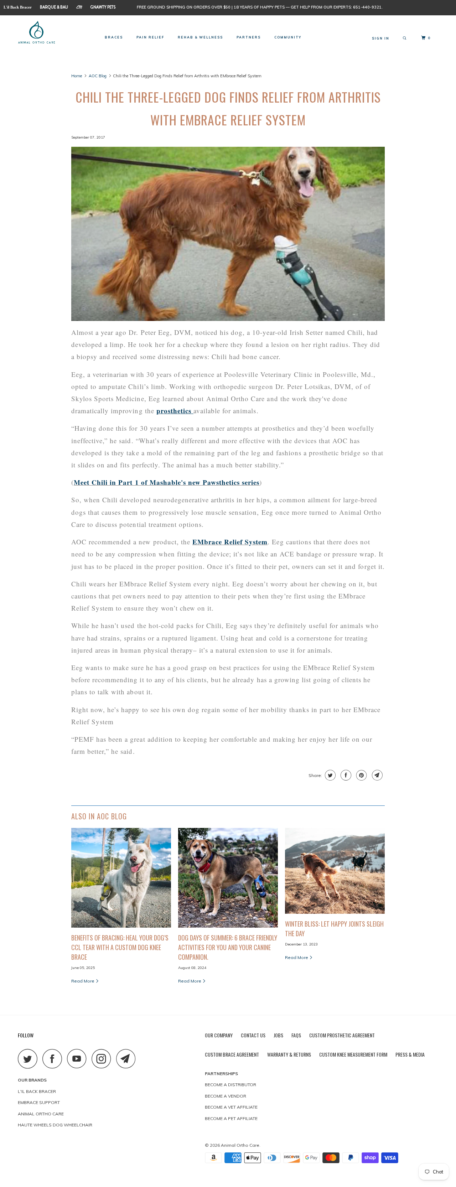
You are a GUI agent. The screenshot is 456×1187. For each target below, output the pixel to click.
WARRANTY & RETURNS (289, 1054)
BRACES (114, 37)
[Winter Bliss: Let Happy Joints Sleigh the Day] (335, 871)
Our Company (219, 1035)
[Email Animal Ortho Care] (128, 1058)
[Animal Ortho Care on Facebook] (54, 1058)
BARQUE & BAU (54, 7)
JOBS (278, 1035)
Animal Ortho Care (240, 1145)
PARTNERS (249, 37)
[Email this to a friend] (376, 775)
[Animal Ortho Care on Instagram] (103, 1058)
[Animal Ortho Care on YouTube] (78, 1058)
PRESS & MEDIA (410, 1054)
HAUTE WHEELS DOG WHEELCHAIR (55, 1125)
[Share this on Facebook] (345, 775)
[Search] (405, 38)
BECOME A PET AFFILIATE (231, 1118)
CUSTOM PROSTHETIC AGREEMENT (342, 1035)
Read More (83, 981)
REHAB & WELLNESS (200, 37)
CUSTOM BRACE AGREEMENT (232, 1054)
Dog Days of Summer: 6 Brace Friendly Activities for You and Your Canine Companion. (227, 947)
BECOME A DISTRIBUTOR (230, 1084)
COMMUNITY (287, 37)
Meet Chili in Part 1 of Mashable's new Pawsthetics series (166, 482)
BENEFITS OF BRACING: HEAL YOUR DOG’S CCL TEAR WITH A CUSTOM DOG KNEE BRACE (120, 947)
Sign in (380, 38)
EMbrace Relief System (230, 541)
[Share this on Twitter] (329, 775)
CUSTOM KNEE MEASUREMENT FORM (353, 1054)
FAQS (296, 1035)
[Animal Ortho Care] (54, 35)
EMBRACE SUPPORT (39, 1102)
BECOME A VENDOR (225, 1096)
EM (79, 8)
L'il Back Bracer (18, 7)
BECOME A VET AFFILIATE (231, 1107)
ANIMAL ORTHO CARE (41, 1113)
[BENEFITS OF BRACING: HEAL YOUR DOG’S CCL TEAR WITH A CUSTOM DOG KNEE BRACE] (121, 878)
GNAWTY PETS (102, 7)
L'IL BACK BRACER (37, 1091)
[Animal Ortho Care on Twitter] (29, 1058)
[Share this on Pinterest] (360, 775)
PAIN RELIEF (150, 37)
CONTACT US (253, 1035)
